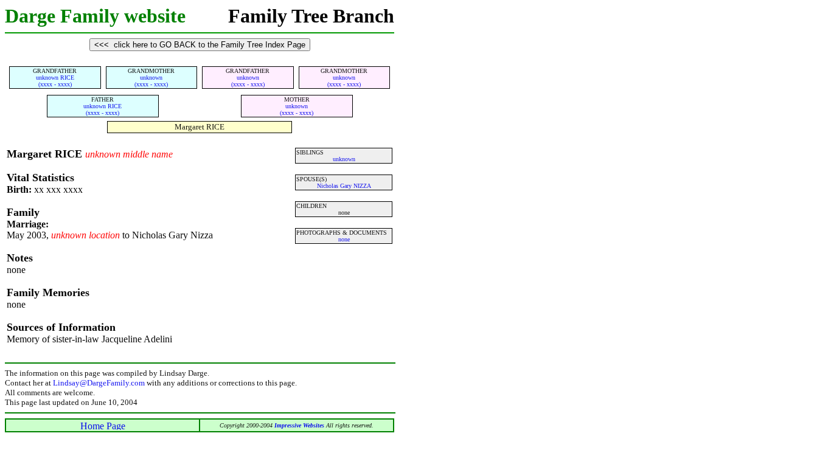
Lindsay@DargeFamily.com (99, 382)
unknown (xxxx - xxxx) (151, 81)
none (344, 239)
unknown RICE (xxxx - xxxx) (55, 81)
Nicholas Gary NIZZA (344, 185)
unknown (344, 159)
